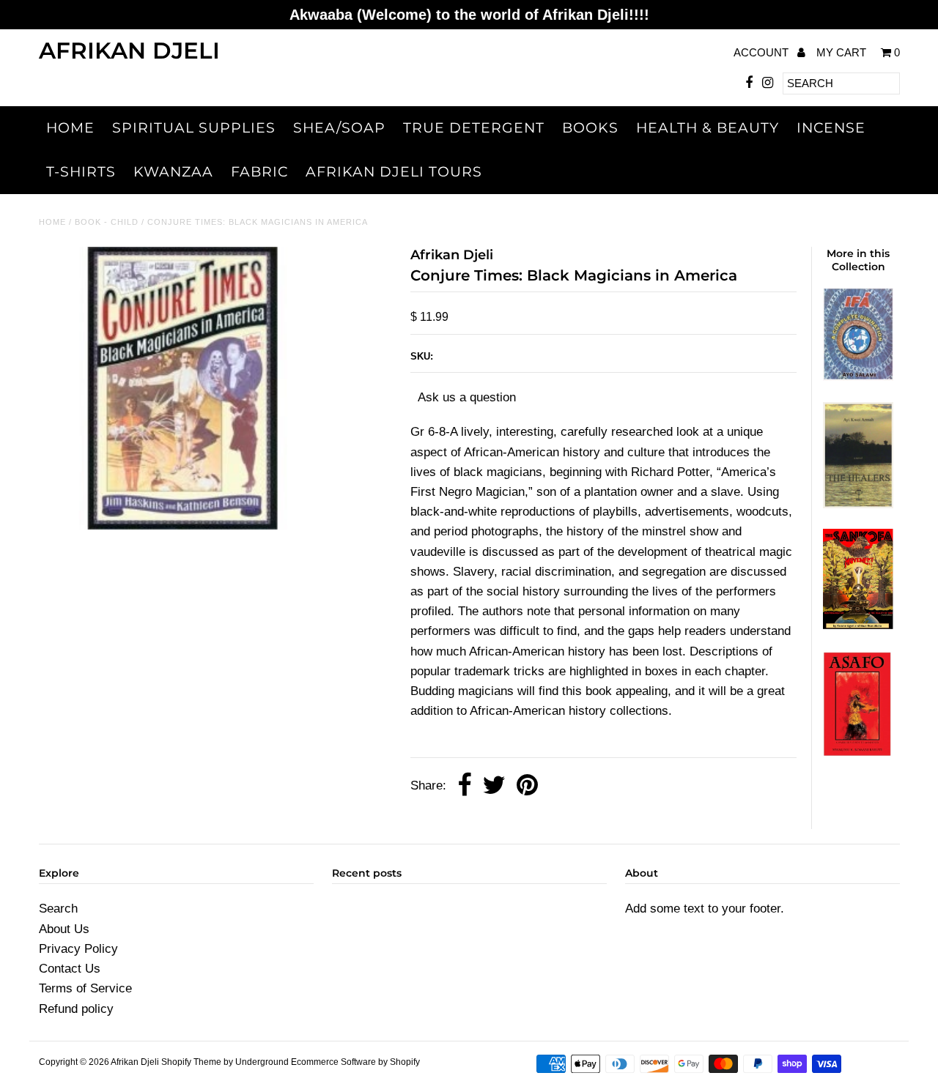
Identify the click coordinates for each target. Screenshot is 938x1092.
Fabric (259, 171)
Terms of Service (85, 988)
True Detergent (473, 127)
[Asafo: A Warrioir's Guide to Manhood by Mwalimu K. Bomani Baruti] (858, 754)
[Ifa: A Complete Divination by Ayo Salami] (858, 377)
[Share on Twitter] (494, 786)
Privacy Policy (78, 949)
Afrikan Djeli (129, 50)
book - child (107, 222)
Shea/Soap (339, 127)
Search (58, 908)
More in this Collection (858, 260)
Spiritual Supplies (194, 127)
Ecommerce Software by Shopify (355, 1062)
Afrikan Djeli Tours (394, 171)
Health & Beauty (707, 127)
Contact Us (69, 969)
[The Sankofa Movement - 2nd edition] (858, 625)
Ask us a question (467, 397)
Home (70, 127)
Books (590, 127)
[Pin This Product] (527, 786)
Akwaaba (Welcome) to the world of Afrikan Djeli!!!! (469, 15)
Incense (831, 127)
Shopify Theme (191, 1062)
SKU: (421, 356)
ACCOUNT (762, 52)
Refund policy (76, 1009)
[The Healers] (858, 504)
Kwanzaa (173, 171)
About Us (64, 929)
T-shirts (81, 171)
